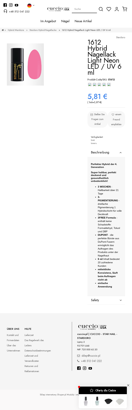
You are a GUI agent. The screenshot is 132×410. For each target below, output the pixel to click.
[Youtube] (90, 368)
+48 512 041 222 (19, 11)
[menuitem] (48, 21)
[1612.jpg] (25, 64)
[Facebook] (79, 368)
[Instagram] (84, 368)
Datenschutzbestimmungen (38, 350)
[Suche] (101, 9)
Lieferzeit (29, 335)
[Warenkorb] (125, 9)
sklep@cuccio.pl (91, 356)
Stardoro (120, 37)
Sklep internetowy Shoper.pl (53, 394)
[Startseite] (3, 30)
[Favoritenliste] (109, 9)
